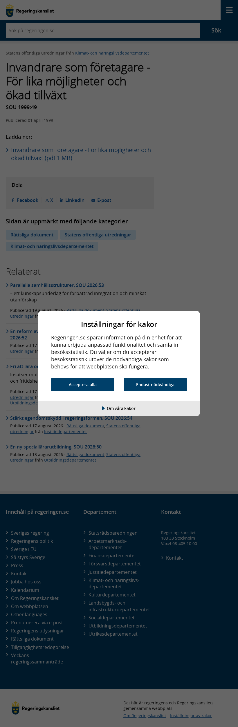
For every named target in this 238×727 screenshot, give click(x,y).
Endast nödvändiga (155, 384)
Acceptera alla (83, 384)
